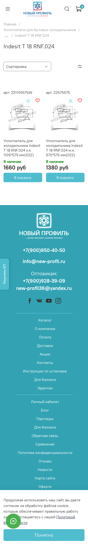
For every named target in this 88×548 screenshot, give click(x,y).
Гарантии (45, 388)
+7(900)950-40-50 (44, 250)
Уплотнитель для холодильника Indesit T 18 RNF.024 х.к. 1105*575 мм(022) (22, 147)
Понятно (44, 535)
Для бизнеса (45, 379)
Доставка (45, 345)
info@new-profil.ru (44, 261)
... (6, 35)
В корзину (22, 177)
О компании (45, 328)
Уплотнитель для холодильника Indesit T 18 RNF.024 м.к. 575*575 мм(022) (64, 147)
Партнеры (45, 418)
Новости (45, 469)
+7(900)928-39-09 (44, 281)
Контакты (45, 362)
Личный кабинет (45, 401)
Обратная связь (45, 435)
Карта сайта (45, 478)
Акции (45, 354)
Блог (45, 410)
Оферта (44, 486)
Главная (10, 24)
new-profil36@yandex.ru (44, 288)
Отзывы (45, 461)
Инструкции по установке (45, 371)
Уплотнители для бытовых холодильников (40, 29)
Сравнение (44, 444)
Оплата (45, 337)
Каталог (45, 320)
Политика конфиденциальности (45, 452)
